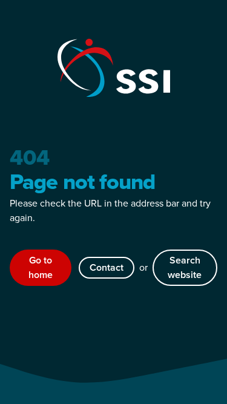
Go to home (40, 267)
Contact (106, 267)
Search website (185, 267)
